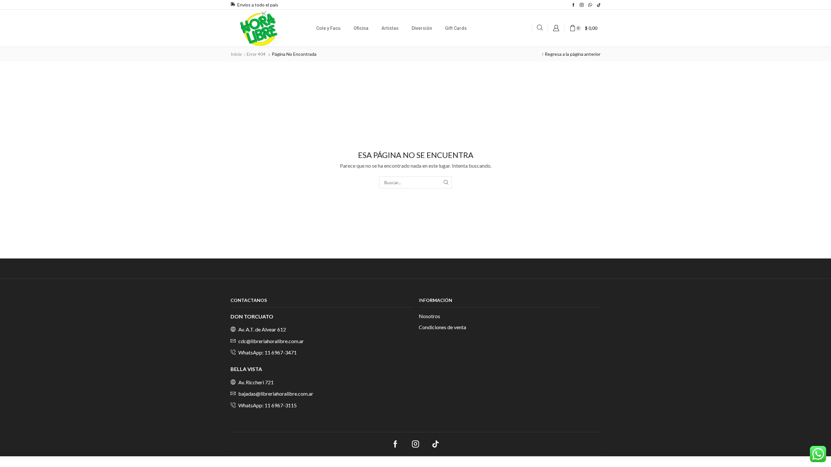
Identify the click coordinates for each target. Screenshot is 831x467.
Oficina (360, 28)
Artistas (390, 28)
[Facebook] (573, 5)
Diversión (422, 28)
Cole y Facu (328, 28)
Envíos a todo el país (257, 4)
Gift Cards (456, 28)
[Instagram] (582, 5)
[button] (540, 28)
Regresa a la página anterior (573, 54)
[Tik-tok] (599, 5)
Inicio (236, 54)
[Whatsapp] (590, 5)
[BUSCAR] (446, 182)
